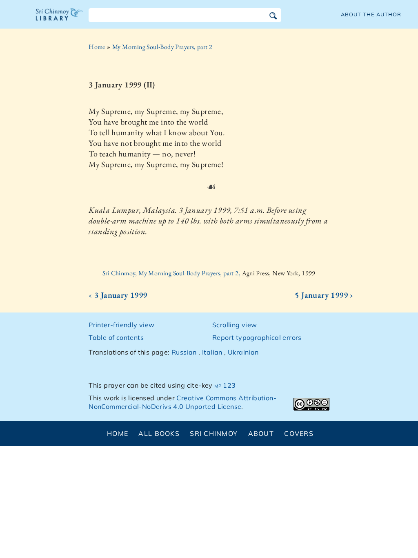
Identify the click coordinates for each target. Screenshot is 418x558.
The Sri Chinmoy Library (60, 19)
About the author (371, 14)
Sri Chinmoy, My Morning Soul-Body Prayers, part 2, (172, 273)
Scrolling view (234, 325)
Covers (299, 433)
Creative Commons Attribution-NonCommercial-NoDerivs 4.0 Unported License (182, 402)
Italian (212, 352)
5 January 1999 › (324, 295)
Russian (184, 352)
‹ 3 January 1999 (118, 295)
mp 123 (225, 385)
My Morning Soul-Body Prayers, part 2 (162, 46)
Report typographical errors (257, 337)
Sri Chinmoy (214, 433)
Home (97, 46)
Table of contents (116, 337)
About (261, 433)
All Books (159, 433)
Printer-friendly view (121, 325)
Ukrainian (243, 352)
